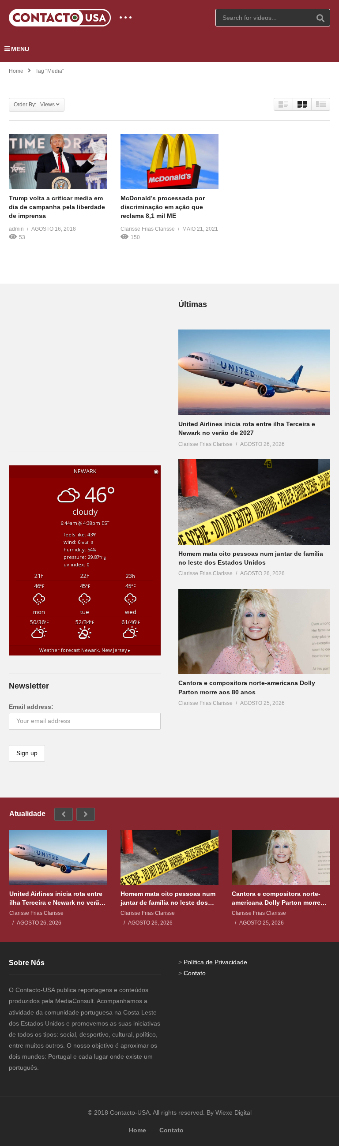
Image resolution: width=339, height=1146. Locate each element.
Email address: (31, 706)
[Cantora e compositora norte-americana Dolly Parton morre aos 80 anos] (254, 631)
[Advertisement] (75, 353)
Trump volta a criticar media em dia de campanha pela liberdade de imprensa (57, 207)
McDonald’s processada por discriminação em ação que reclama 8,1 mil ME (163, 207)
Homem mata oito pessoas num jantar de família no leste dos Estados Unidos (168, 898)
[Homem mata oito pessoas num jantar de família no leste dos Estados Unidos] (254, 502)
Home (16, 71)
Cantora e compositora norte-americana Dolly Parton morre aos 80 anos (276, 898)
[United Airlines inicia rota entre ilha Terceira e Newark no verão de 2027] (254, 372)
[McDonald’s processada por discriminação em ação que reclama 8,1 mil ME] (170, 161)
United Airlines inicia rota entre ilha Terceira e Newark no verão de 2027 (56, 898)
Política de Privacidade (215, 962)
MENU (20, 48)
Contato (195, 973)
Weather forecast (85, 650)
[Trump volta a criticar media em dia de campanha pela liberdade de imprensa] (58, 161)
